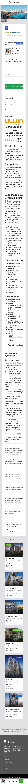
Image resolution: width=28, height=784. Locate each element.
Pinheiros (7, 757)
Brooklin (7, 768)
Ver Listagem (19, 43)
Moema (7, 759)
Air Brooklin (10, 680)
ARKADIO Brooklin (12, 616)
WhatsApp (17, 54)
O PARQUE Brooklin (12, 559)
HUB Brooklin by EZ (12, 588)
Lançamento (17, 32)
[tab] (6, 28)
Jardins (7, 765)
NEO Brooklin (10, 644)
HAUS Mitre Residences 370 (15, 709)
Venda (11, 32)
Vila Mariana (8, 762)
